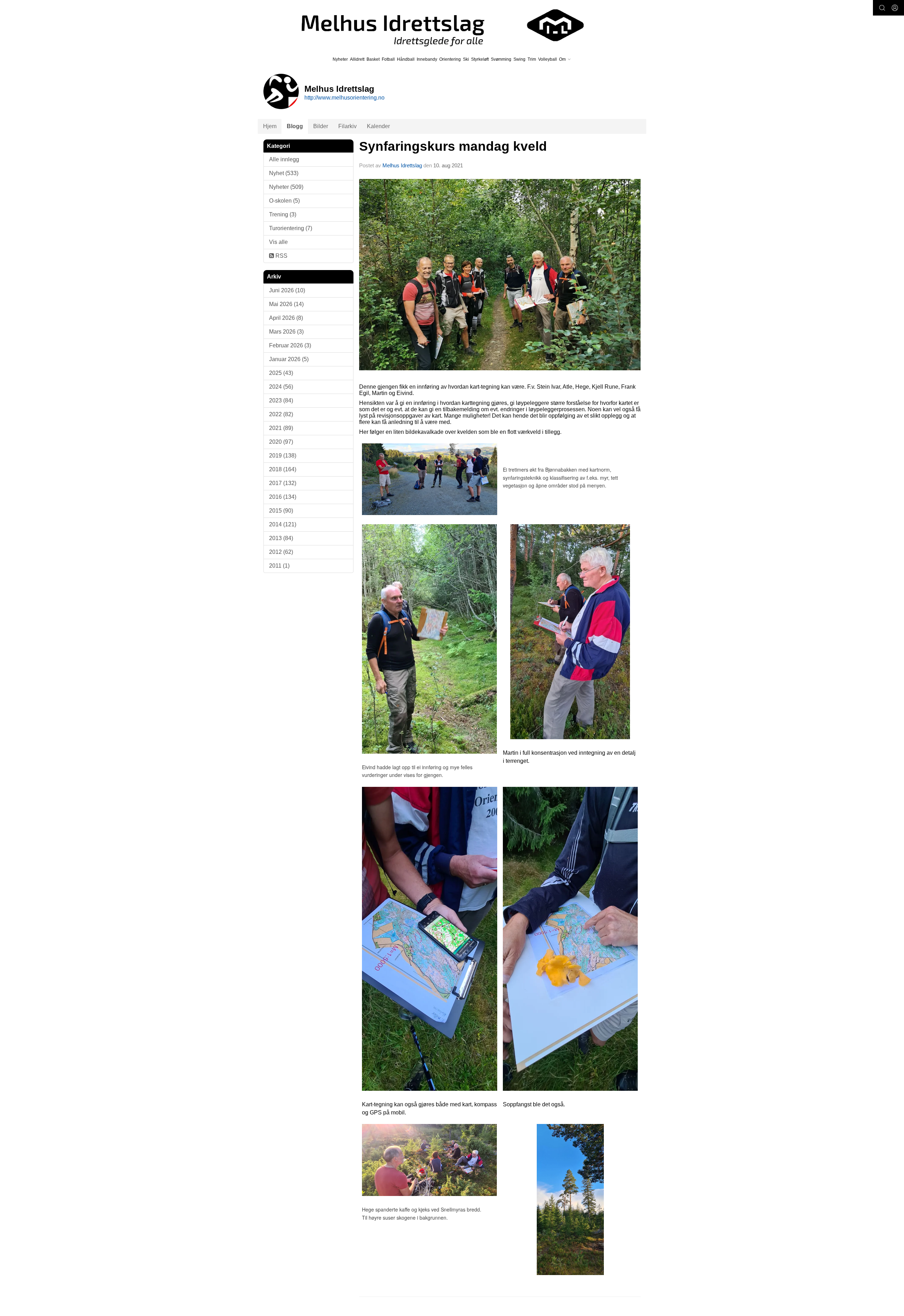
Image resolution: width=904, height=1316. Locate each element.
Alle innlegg (284, 159)
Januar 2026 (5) (289, 359)
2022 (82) (281, 414)
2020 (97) (281, 442)
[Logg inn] (894, 7)
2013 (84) (281, 538)
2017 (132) (282, 483)
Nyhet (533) (283, 173)
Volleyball (547, 59)
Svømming (501, 59)
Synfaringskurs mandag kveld (453, 146)
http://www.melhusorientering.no (344, 98)
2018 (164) (282, 469)
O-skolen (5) (284, 201)
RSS (280, 256)
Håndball (406, 59)
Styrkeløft (480, 59)
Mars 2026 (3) (286, 332)
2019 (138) (282, 456)
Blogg (295, 126)
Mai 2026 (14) (286, 304)
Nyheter (340, 59)
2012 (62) (281, 552)
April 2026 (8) (286, 318)
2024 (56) (281, 387)
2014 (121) (282, 524)
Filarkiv (347, 126)
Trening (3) (282, 214)
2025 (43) (281, 373)
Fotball (388, 59)
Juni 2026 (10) (287, 290)
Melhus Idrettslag (402, 165)
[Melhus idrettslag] (434, 25)
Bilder (320, 126)
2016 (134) (282, 497)
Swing (519, 59)
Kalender (378, 126)
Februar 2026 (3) (290, 345)
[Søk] (882, 7)
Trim (532, 59)
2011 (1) (279, 566)
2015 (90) (281, 511)
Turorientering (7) (290, 228)
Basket (373, 59)
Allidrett (357, 59)
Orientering (450, 59)
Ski (466, 59)
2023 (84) (281, 400)
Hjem (269, 126)
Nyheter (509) (286, 187)
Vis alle (278, 242)
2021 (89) (281, 428)
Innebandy (427, 59)
